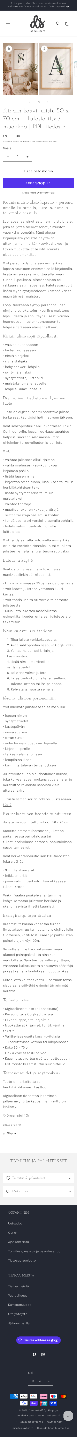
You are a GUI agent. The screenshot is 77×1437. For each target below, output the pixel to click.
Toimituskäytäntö (22, 1428)
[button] (8, 23)
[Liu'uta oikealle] (47, 102)
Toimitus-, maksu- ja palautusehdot (35, 1251)
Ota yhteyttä (17, 1314)
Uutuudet (15, 1223)
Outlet (13, 1232)
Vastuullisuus (18, 1295)
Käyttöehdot (55, 1422)
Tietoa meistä (18, 1286)
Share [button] (11, 1133)
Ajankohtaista (18, 1242)
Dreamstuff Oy (38, 1410)
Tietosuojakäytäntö (30, 1422)
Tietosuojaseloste (22, 1260)
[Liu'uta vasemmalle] (29, 102)
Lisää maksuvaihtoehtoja (38, 193)
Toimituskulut (27, 142)
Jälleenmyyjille (19, 1323)
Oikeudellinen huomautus (53, 1428)
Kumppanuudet (19, 1304)
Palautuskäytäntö (49, 1415)
